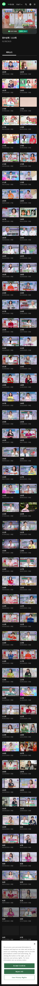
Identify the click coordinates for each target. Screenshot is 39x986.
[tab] (9, 52)
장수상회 (6, 37)
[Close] (34, 943)
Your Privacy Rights (19, 977)
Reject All (19, 972)
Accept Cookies (19, 966)
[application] (19, 18)
